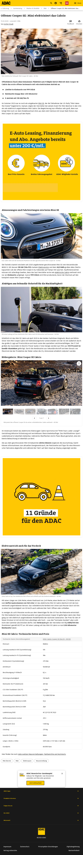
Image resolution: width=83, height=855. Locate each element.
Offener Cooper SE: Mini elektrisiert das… (65, 8)
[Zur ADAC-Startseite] (6, 3)
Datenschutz (24, 847)
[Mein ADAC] (55, 3)
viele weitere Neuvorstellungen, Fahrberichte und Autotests (42, 754)
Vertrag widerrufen (10, 850)
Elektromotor (43, 267)
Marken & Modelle (32, 8)
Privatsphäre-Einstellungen (48, 847)
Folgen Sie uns (8, 805)
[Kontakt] (61, 3)
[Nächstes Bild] (48, 418)
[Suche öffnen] (51, 3)
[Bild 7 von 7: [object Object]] (75, 411)
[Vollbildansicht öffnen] (79, 363)
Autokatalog (17, 8)
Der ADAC (7, 813)
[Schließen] (62, 773)
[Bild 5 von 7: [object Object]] (53, 411)
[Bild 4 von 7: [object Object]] (41, 411)
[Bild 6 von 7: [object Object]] (64, 411)
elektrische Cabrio (62, 272)
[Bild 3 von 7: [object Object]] (30, 411)
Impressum (7, 847)
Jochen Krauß (8, 24)
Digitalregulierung (73, 847)
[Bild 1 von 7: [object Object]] (8, 411)
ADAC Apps (7, 791)
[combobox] (39, 3)
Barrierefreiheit (74, 850)
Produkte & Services (10, 798)
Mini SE (41, 103)
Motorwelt (7, 820)
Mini (45, 8)
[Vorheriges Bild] (34, 418)
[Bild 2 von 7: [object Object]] (19, 411)
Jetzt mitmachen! (35, 783)
